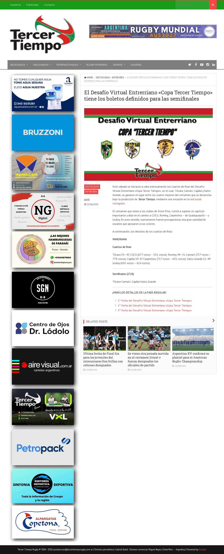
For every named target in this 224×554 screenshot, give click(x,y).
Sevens (117, 64)
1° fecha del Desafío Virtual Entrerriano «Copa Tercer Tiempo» (155, 300)
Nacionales (40, 64)
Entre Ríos (118, 77)
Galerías (136, 64)
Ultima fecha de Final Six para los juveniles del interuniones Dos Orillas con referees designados (103, 359)
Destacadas (103, 77)
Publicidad (32, 4)
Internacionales (67, 64)
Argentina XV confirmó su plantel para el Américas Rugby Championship (190, 357)
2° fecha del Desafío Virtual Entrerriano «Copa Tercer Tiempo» (155, 305)
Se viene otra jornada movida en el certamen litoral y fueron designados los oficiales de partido (148, 359)
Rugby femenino (96, 64)
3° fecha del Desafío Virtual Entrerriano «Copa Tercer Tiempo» (155, 310)
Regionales (17, 64)
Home (90, 77)
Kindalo (202, 549)
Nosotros (15, 4)
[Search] (213, 4)
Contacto (49, 4)
